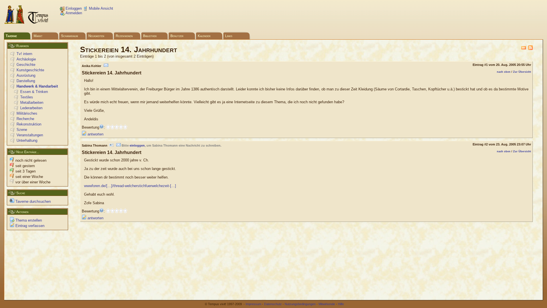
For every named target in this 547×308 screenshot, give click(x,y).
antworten (94, 134)
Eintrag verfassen (29, 226)
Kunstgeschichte (30, 70)
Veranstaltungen (30, 135)
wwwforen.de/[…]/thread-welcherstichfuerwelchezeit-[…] (130, 186)
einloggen (137, 145)
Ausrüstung (26, 75)
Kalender (204, 36)
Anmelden (73, 13)
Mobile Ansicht (100, 8)
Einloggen (73, 8)
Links (228, 36)
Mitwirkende (327, 304)
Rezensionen (124, 36)
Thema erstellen (28, 220)
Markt (38, 36)
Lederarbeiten (31, 108)
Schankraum (69, 36)
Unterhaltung (27, 140)
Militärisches (27, 113)
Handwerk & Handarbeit (37, 86)
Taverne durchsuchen (32, 201)
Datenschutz (273, 304)
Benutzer (176, 36)
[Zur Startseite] (26, 23)
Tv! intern (24, 54)
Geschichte (26, 64)
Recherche (25, 119)
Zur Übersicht (522, 71)
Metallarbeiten (31, 102)
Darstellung (26, 81)
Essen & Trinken (34, 92)
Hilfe (341, 304)
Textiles (26, 97)
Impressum (253, 304)
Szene (22, 129)
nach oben (504, 71)
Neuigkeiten (96, 36)
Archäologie (26, 59)
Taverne (11, 36)
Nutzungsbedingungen (300, 304)
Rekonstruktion (29, 124)
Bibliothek (150, 36)
